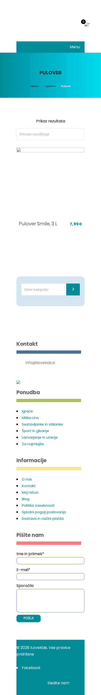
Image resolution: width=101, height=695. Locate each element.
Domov (34, 86)
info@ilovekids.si (40, 362)
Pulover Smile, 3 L (38, 223)
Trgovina (50, 86)
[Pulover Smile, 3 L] (50, 183)
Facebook (31, 667)
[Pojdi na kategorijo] (73, 289)
